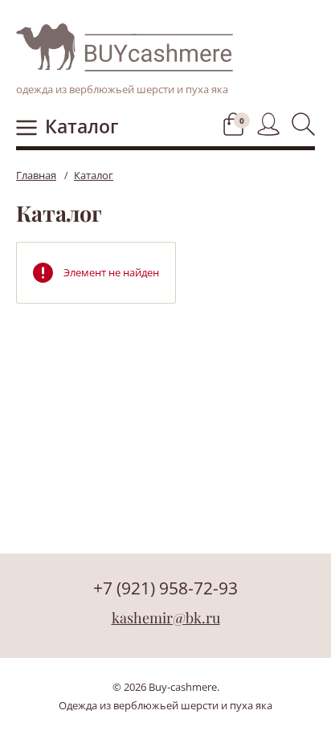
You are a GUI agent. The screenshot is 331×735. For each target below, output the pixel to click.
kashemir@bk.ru (166, 617)
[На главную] (124, 47)
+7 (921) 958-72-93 (165, 588)
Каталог (81, 126)
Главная (36, 175)
